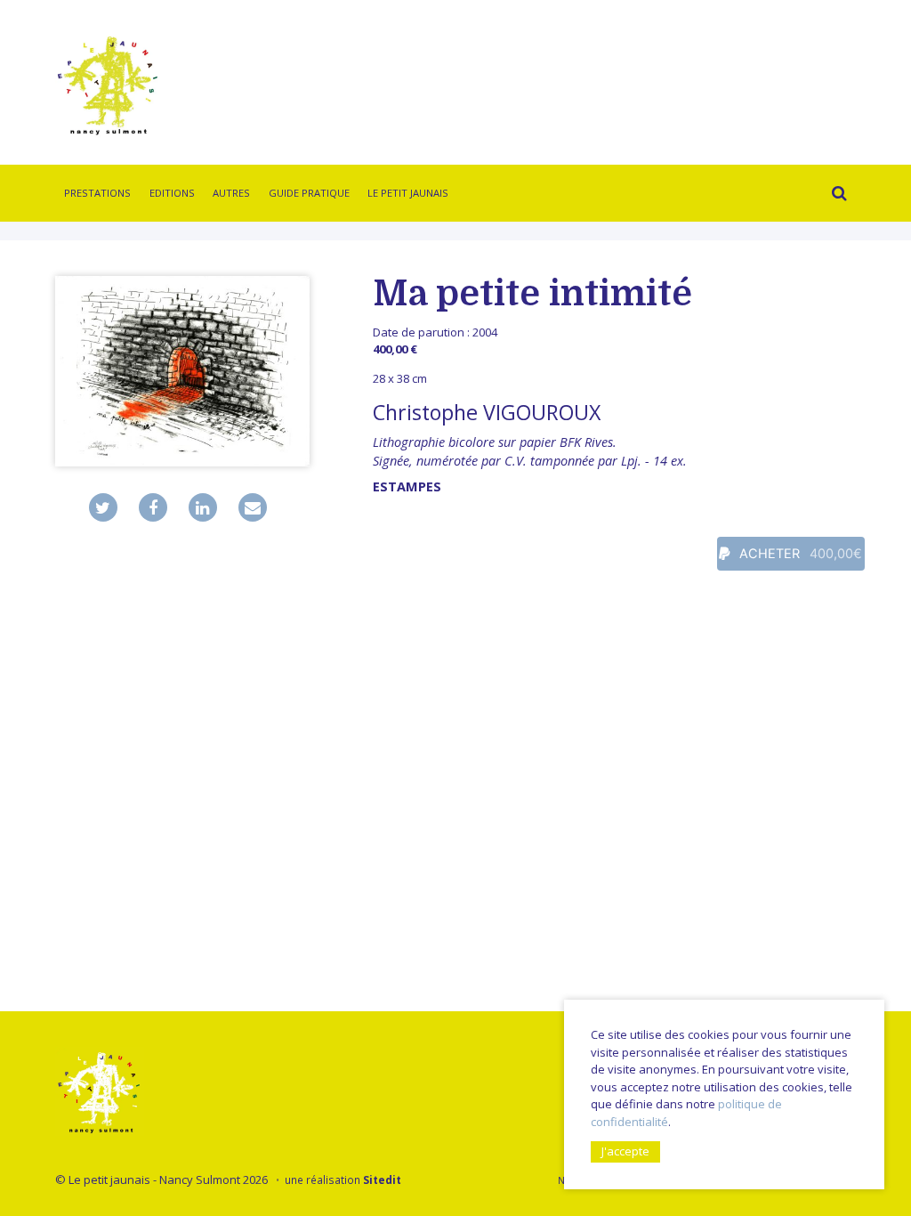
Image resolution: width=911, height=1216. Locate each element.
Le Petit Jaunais (407, 192)
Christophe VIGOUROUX (487, 412)
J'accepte (625, 1151)
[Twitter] (103, 507)
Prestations (97, 192)
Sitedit (382, 1179)
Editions (172, 192)
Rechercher (834, 196)
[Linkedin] (203, 507)
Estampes (407, 486)
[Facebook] (153, 507)
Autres (231, 192)
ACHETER (799, 554)
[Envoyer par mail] (252, 507)
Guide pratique (309, 192)
